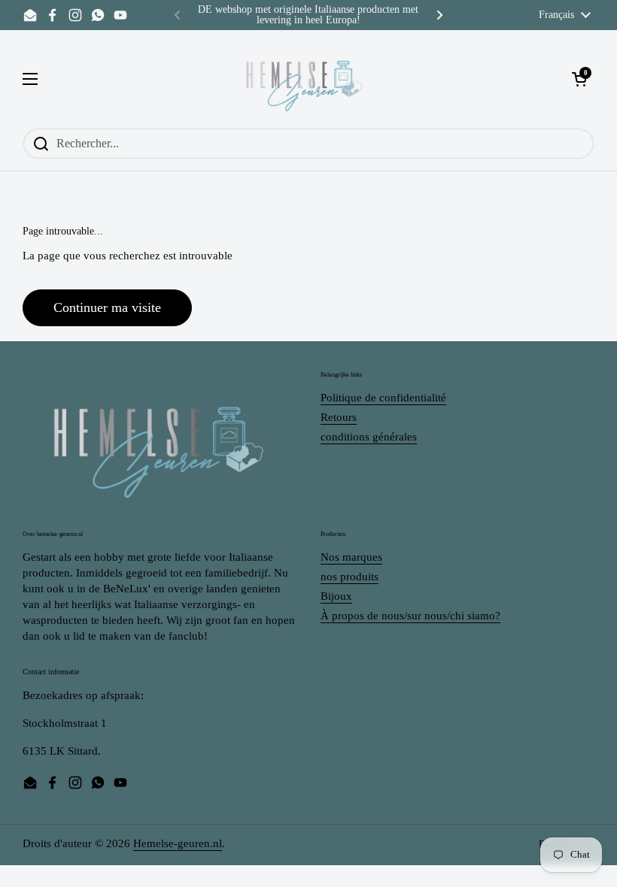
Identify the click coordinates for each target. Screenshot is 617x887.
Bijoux (336, 596)
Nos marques (351, 557)
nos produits (349, 577)
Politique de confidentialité (383, 398)
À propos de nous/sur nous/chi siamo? (410, 616)
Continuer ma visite (107, 307)
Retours (339, 417)
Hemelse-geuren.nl (177, 843)
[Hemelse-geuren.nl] (305, 79)
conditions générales (369, 437)
